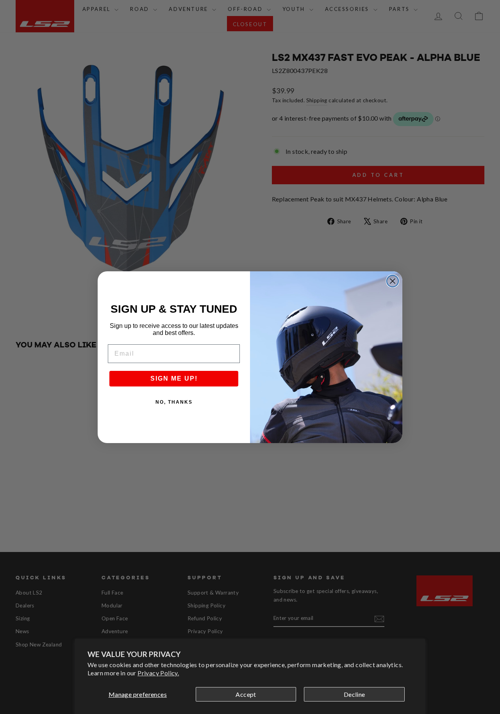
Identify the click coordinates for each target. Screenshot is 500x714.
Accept (246, 694)
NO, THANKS (174, 402)
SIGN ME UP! (174, 378)
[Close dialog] (392, 281)
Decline (354, 694)
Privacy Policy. (158, 673)
